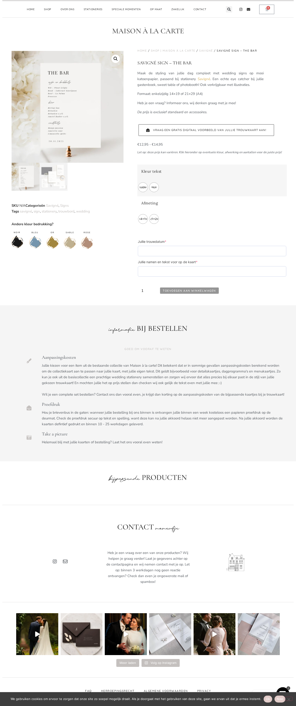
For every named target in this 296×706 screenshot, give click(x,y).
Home (142, 50)
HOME (31, 9)
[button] (229, 9)
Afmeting (149, 203)
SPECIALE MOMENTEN (126, 9)
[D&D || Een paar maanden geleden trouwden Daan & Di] (37, 634)
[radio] (143, 187)
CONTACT (200, 9)
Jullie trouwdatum (159, 241)
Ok (268, 699)
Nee (280, 699)
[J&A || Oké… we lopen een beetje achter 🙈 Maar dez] (215, 634)
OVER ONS (67, 9)
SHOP (47, 9)
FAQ (88, 691)
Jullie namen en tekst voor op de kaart (175, 262)
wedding (83, 211)
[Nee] (289, 699)
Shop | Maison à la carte (173, 50)
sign (37, 211)
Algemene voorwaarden (166, 691)
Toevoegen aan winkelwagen (189, 290)
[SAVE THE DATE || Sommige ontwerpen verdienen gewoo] (170, 634)
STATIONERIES (93, 9)
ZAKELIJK (177, 9)
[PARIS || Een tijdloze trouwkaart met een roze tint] (259, 634)
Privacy (204, 691)
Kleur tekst (151, 171)
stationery (49, 211)
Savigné (52, 205)
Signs (64, 205)
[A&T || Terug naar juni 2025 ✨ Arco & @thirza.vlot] (126, 634)
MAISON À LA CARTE (148, 30)
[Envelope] (248, 9)
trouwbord (66, 211)
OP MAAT (156, 9)
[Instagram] (241, 9)
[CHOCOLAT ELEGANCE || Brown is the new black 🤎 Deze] (82, 634)
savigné (26, 211)
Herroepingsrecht (118, 691)
